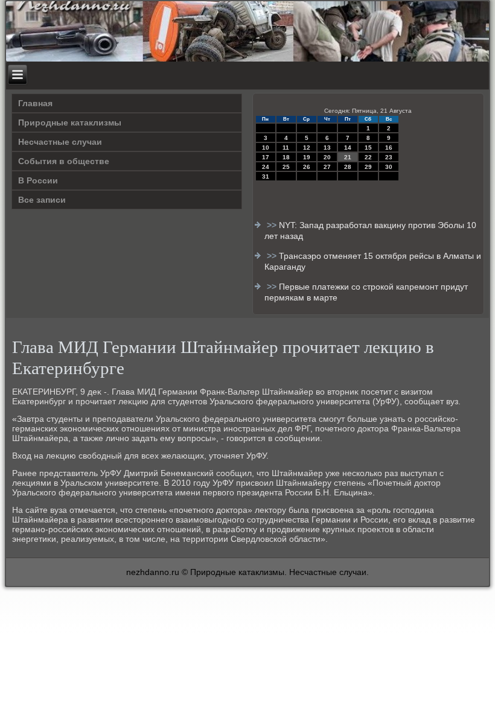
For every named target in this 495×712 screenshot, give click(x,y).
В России (38, 180)
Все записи (42, 200)
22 (368, 157)
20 (327, 157)
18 (286, 157)
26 (306, 167)
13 (327, 147)
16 (388, 147)
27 (327, 167)
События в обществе (63, 161)
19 (306, 157)
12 (306, 147)
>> (273, 225)
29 (368, 167)
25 (286, 167)
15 (368, 147)
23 (388, 157)
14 (347, 147)
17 (265, 157)
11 (286, 147)
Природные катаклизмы (69, 122)
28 (347, 167)
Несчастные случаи (60, 142)
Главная (35, 103)
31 (265, 176)
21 (347, 157)
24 (265, 167)
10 (265, 147)
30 (388, 167)
